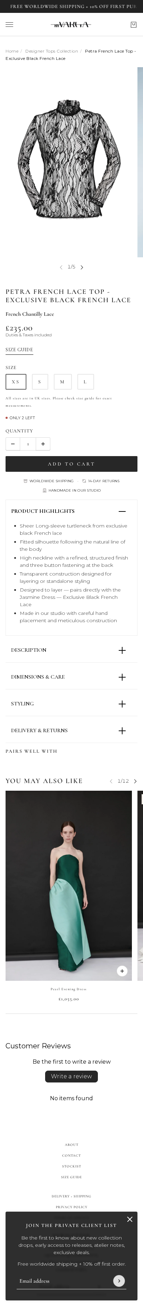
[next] (82, 267)
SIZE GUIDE (19, 350)
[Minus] (13, 444)
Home (12, 51)
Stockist (71, 1166)
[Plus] (43, 444)
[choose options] (122, 970)
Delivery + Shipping (71, 1196)
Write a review (71, 1076)
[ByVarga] (71, 24)
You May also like (44, 781)
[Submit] (119, 1281)
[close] (129, 1219)
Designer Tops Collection (51, 51)
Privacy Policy (71, 1207)
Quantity (19, 431)
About (71, 1145)
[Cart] (133, 25)
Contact (71, 1155)
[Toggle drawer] (9, 24)
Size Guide (71, 1177)
